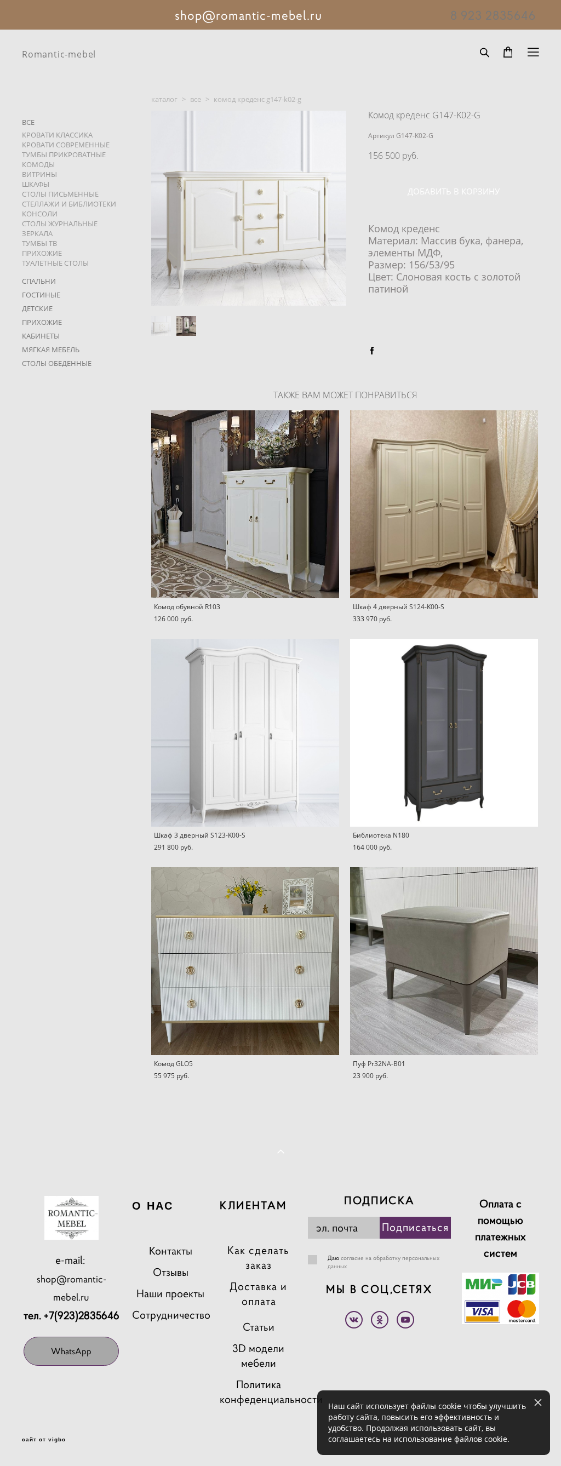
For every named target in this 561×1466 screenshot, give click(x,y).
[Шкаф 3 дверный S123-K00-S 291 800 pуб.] (245, 733)
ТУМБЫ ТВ (39, 243)
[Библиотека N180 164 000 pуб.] (444, 733)
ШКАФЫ (35, 184)
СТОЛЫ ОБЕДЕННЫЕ (56, 363)
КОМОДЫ (38, 164)
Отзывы (170, 1272)
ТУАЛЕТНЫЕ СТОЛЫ (55, 263)
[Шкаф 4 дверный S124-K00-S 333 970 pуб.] (444, 504)
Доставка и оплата (258, 1294)
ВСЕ (28, 122)
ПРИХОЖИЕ (42, 253)
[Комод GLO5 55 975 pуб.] (245, 961)
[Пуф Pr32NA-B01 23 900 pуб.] (444, 961)
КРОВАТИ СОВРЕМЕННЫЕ (66, 145)
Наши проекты (170, 1294)
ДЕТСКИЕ (37, 308)
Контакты (170, 1251)
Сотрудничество (171, 1315)
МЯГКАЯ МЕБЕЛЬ (50, 349)
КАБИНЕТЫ (41, 336)
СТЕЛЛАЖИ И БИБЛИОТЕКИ (69, 204)
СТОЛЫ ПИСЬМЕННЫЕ (60, 194)
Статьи (258, 1327)
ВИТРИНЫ (39, 174)
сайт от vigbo (44, 1439)
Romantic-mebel (59, 54)
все (195, 99)
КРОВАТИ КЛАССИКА (57, 135)
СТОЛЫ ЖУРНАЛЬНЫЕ (60, 223)
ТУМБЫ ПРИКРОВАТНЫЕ (64, 154)
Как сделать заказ (258, 1258)
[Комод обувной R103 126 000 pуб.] (245, 504)
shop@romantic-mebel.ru (71, 1288)
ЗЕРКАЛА (37, 233)
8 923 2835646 (493, 15)
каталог (164, 99)
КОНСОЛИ (40, 214)
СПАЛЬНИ (39, 281)
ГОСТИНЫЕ (41, 295)
